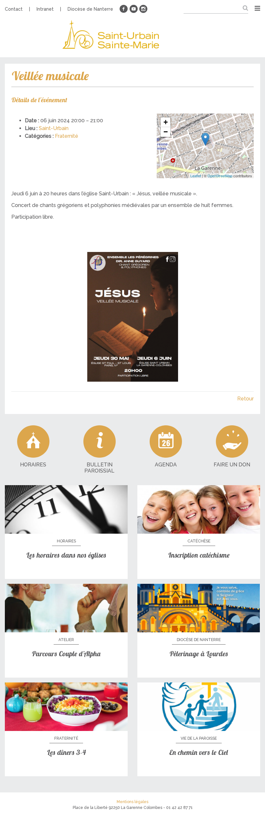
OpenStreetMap (219, 175)
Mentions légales (132, 802)
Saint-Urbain (54, 128)
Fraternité (66, 136)
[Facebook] (124, 9)
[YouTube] (133, 9)
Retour (245, 399)
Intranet (45, 9)
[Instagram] (143, 9)
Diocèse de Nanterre (90, 9)
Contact (14, 9)
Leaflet (195, 175)
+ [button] (166, 122)
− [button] (166, 132)
